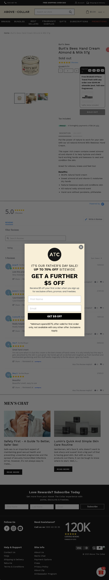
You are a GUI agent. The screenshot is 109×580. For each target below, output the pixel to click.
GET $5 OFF (54, 316)
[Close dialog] (81, 247)
